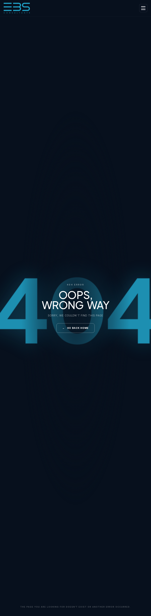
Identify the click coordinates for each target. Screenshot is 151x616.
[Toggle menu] (143, 8)
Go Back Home (75, 328)
